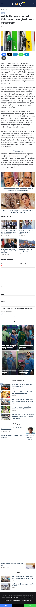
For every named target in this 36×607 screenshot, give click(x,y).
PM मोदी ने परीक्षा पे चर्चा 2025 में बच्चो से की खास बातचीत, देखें (12, 436)
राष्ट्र (7, 9)
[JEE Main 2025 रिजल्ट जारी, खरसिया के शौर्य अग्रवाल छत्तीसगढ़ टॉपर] (30, 430)
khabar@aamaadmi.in (25, 597)
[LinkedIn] (15, 54)
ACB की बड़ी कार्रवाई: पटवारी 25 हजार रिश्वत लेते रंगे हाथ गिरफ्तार (23, 585)
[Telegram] (26, 54)
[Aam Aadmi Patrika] (18, 3)
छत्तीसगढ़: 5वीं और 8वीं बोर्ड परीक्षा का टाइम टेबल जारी (12, 565)
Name (3, 287)
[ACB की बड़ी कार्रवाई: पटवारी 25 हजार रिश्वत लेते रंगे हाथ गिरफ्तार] (5, 586)
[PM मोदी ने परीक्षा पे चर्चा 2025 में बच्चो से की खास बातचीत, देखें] (30, 498)
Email (3, 294)
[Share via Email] (3, 58)
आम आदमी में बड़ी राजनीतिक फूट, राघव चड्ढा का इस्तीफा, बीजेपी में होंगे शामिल (26, 232)
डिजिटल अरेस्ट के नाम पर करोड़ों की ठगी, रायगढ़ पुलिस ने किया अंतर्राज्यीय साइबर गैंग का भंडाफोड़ (22, 400)
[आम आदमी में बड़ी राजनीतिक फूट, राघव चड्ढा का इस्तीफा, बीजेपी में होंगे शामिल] (27, 224)
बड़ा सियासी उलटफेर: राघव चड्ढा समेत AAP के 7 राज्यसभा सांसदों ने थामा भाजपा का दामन (8, 232)
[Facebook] (3, 54)
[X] (9, 54)
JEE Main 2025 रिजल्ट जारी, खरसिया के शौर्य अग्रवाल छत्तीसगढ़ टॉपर (11, 429)
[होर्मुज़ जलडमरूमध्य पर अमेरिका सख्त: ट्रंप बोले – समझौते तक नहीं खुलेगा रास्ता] (9, 243)
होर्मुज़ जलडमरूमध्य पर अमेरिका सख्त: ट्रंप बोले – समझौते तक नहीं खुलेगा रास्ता (8, 251)
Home (3, 9)
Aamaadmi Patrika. (28, 595)
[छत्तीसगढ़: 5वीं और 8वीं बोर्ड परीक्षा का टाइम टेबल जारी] (30, 566)
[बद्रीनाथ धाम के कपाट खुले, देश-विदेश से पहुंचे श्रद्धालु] (27, 243)
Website (3, 301)
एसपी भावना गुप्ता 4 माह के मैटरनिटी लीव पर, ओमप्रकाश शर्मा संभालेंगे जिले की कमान (21, 408)
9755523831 (16, 597)
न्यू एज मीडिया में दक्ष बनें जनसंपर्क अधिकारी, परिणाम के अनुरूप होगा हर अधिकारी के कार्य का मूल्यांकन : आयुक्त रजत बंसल (23, 416)
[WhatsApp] (21, 54)
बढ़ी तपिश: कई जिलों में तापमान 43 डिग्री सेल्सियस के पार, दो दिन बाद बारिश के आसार (23, 393)
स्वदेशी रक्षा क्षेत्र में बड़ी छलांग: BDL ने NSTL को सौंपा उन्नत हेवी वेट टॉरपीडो (22, 385)
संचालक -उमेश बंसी (6, 597)
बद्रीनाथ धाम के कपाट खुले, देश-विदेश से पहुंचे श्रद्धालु (25, 250)
